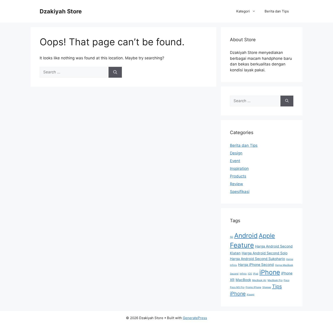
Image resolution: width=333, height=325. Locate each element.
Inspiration (239, 168)
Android (246, 235)
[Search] (115, 72)
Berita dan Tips (277, 11)
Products (238, 176)
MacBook (243, 280)
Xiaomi (250, 294)
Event (235, 161)
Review (236, 184)
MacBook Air (259, 280)
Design (236, 153)
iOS (250, 273)
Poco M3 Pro (237, 287)
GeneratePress (195, 318)
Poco (286, 280)
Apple (267, 235)
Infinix (243, 273)
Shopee (266, 287)
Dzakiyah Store (61, 11)
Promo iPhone (253, 287)
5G (231, 237)
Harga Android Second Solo (264, 253)
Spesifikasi (239, 191)
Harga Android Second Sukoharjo (257, 259)
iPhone (269, 272)
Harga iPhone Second (256, 264)
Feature (242, 245)
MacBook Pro (275, 280)
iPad (255, 273)
